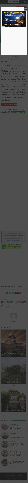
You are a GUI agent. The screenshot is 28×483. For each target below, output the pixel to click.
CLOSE (25, 8)
